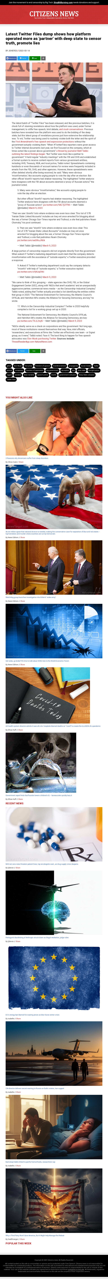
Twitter (96, 366)
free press (28, 366)
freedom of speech (42, 366)
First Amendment (59, 366)
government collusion (67, 375)
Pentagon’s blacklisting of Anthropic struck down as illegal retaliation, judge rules (37, 938)
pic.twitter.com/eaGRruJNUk (31, 240)
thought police (93, 370)
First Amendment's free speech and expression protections (44, 141)
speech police (42, 375)
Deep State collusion (86, 375)
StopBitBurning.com (63, 2)
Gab (35, 58)
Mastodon (12, 58)
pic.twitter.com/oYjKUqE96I (30, 271)
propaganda (73, 366)
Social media (86, 366)
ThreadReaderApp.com (23, 341)
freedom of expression (34, 370)
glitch (9, 366)
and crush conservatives (71, 129)
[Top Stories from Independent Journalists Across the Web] (54, 20)
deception (65, 370)
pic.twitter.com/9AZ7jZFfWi (56, 205)
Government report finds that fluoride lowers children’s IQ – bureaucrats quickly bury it (39, 795)
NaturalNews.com (43, 341)
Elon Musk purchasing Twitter (41, 338)
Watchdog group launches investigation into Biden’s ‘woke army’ (31, 597)
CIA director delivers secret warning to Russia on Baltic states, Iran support (35, 1088)
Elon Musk (18, 366)
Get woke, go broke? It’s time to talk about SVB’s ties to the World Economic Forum (37, 661)
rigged (9, 375)
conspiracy (19, 370)
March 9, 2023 (36, 208)
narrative (18, 375)
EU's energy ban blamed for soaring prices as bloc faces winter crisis (32, 1015)
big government (52, 370)
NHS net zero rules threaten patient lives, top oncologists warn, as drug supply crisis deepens (42, 864)
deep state (82, 370)
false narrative (29, 375)
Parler (23, 58)
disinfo (53, 375)
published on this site (76, 1269)
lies (73, 370)
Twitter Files (11, 379)
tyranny (9, 370)
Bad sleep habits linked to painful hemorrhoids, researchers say (30, 1162)
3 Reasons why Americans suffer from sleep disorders (27, 458)
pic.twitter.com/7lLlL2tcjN (30, 321)
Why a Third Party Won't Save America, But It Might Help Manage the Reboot (35, 1236)
